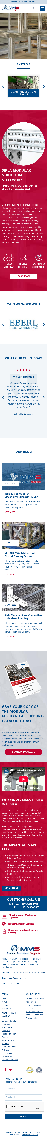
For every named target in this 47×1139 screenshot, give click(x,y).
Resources (6, 1008)
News (4, 1002)
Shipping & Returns (34, 1012)
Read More (10, 512)
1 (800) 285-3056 (29, 904)
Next (43, 86)
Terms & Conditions (34, 1015)
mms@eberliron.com (17, 978)
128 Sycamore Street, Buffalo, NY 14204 (27, 973)
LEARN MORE (23, 276)
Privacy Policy (31, 1018)
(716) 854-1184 (12, 983)
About (4, 999)
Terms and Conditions (30, 1135)
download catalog (23, 752)
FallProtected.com (10, 1060)
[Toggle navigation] (42, 8)
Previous (3, 86)
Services (5, 1005)
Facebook (5, 1069)
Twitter (10, 1069)
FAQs (28, 1021)
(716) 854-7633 (31, 907)
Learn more (11, 888)
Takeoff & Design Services (21, 924)
